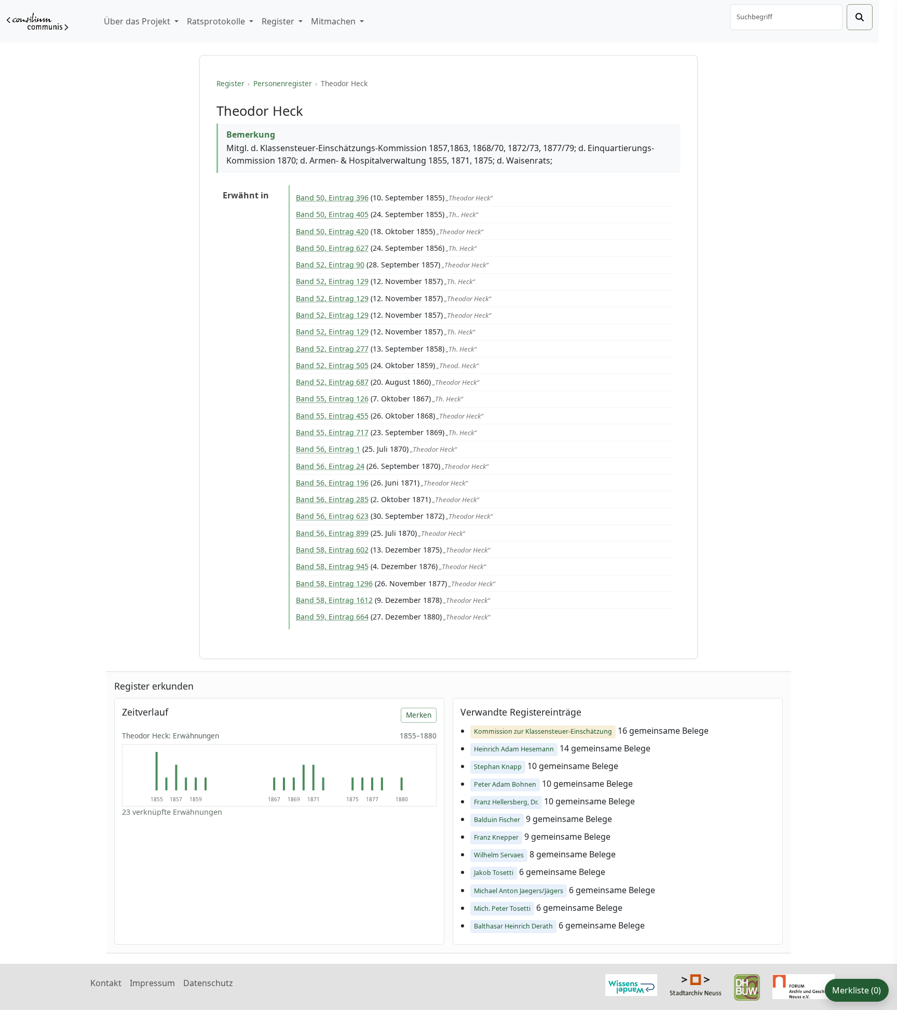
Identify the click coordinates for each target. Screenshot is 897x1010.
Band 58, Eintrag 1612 (334, 600)
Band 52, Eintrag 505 (332, 365)
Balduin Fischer (497, 819)
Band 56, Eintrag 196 (332, 483)
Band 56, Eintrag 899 (332, 533)
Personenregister (282, 83)
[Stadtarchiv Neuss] (696, 984)
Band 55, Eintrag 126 (332, 398)
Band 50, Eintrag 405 (332, 214)
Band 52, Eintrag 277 (332, 349)
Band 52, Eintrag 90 (330, 265)
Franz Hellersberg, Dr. (506, 802)
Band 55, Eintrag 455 (332, 416)
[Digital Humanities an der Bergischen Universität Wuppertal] (747, 986)
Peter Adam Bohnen (505, 784)
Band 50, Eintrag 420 (332, 231)
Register (230, 83)
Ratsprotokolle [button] (217, 21)
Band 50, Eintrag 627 (332, 248)
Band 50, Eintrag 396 (332, 198)
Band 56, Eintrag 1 (328, 449)
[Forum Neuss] (803, 985)
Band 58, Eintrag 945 (332, 566)
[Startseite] (37, 21)
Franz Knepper (496, 837)
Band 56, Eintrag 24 (330, 466)
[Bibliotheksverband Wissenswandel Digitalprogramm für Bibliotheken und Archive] (631, 984)
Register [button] (279, 21)
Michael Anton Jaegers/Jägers (518, 890)
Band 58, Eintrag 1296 (334, 583)
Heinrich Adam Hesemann (514, 749)
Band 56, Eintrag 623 (332, 516)
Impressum (152, 983)
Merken (418, 715)
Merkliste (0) (856, 990)
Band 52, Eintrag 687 (332, 382)
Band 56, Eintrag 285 (332, 499)
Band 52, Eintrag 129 (332, 281)
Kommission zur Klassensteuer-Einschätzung (543, 731)
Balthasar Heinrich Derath (513, 926)
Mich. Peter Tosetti (502, 908)
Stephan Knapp (498, 766)
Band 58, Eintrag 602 (332, 550)
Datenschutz (208, 983)
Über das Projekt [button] (138, 21)
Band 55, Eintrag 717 (332, 432)
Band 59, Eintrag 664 (332, 617)
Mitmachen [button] (334, 21)
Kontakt (105, 983)
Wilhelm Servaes (499, 855)
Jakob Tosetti (493, 872)
